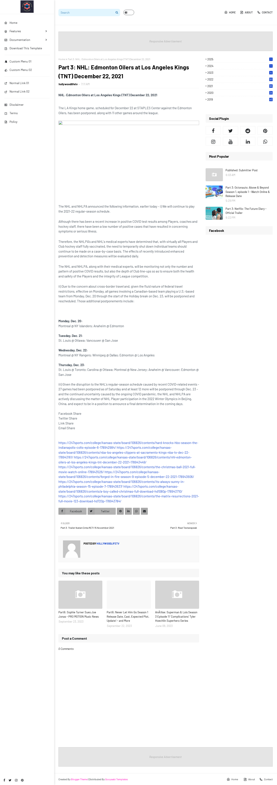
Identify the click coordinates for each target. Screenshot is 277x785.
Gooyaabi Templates (116, 779)
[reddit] (247, 130)
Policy (13, 121)
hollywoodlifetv (68, 84)
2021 (239, 86)
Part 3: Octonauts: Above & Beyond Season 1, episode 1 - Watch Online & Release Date (247, 192)
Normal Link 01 (19, 83)
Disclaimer (17, 104)
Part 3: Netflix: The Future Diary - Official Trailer (245, 211)
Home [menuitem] (13, 22)
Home (232, 12)
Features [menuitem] (15, 31)
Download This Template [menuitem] (26, 48)
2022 (239, 79)
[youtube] (230, 141)
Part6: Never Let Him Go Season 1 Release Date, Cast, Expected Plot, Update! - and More (128, 616)
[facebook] (4, 780)
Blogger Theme (79, 779)
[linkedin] (247, 141)
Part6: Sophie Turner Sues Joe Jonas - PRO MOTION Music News (78, 614)
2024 (239, 66)
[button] (128, 12)
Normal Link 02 (20, 91)
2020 (239, 93)
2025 (239, 59)
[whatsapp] (265, 141)
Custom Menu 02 (21, 70)
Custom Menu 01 (20, 61)
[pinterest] (22, 780)
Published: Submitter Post (241, 170)
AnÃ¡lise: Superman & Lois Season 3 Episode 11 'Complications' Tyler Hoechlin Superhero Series (176, 616)
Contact (267, 12)
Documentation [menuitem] (20, 40)
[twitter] (10, 780)
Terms (14, 113)
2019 (239, 99)
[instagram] (16, 780)
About (249, 12)
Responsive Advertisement (165, 41)
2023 (239, 72)
